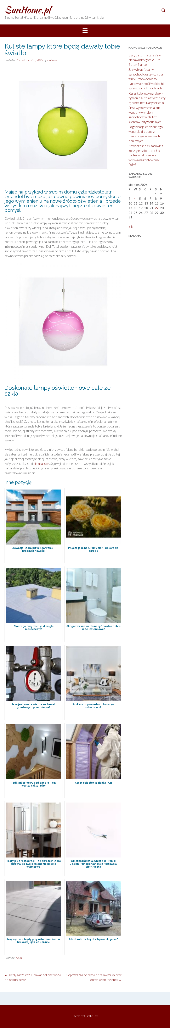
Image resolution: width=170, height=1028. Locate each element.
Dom (19, 958)
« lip (131, 226)
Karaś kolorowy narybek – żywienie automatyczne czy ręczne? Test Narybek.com (147, 98)
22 (157, 208)
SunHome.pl (27, 9)
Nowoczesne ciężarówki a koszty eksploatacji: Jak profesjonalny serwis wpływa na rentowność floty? (146, 155)
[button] (85, 30)
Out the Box (91, 1016)
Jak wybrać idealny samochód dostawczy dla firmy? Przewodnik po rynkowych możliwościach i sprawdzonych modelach (146, 79)
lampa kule (42, 463)
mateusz (52, 60)
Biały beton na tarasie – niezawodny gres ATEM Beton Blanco (145, 59)
